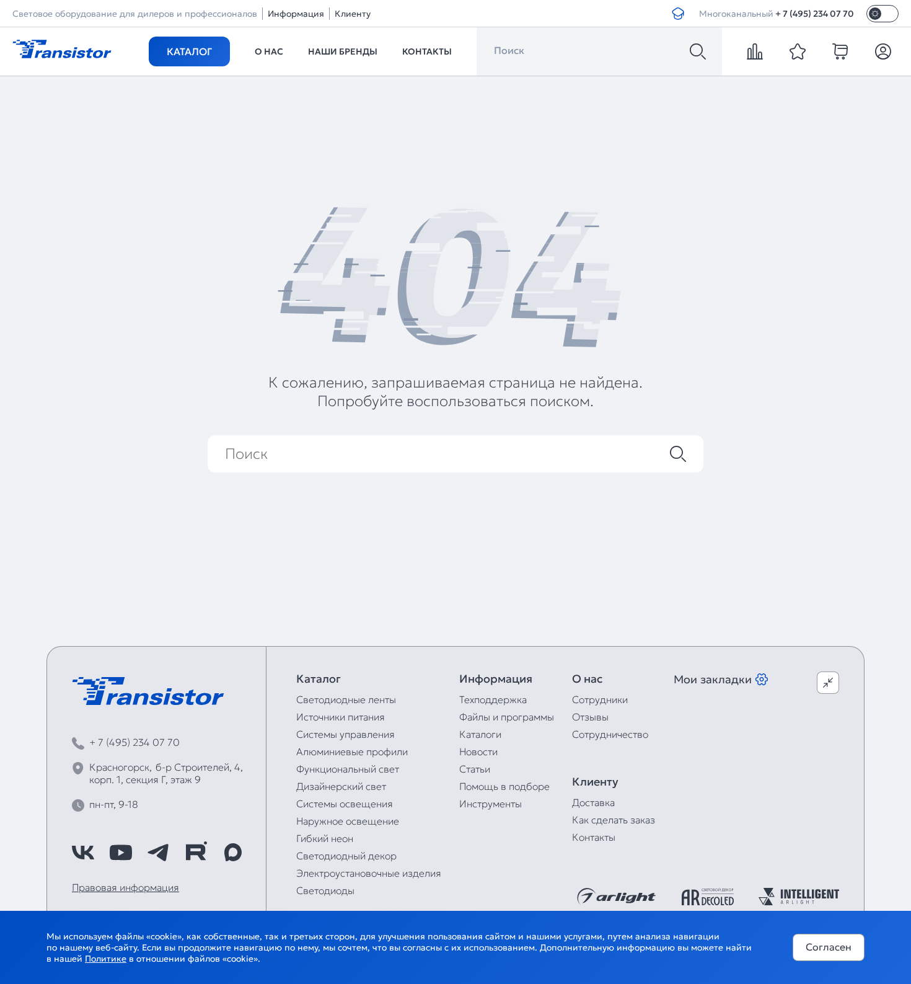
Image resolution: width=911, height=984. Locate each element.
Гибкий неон (324, 838)
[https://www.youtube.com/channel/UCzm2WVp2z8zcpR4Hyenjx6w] (121, 852)
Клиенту (353, 13)
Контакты (427, 51)
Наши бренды (342, 51)
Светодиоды (325, 890)
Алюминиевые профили (352, 751)
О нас (269, 51)
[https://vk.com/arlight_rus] (83, 852)
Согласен (829, 947)
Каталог (189, 51)
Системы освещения (344, 803)
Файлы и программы (506, 717)
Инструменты (490, 803)
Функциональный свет (347, 769)
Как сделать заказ (613, 819)
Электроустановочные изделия (368, 873)
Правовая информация (125, 887)
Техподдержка (493, 699)
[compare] (754, 51)
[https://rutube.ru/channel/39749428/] (196, 852)
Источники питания (340, 717)
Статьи (474, 769)
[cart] (840, 51)
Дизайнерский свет (341, 786)
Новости (478, 751)
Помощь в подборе (504, 786)
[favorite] (797, 51)
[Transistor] (62, 48)
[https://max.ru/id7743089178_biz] (233, 852)
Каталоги (480, 734)
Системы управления (345, 734)
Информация (296, 13)
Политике (105, 958)
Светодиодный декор (346, 855)
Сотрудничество (610, 734)
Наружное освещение (347, 821)
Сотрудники (600, 699)
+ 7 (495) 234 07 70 (814, 13)
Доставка (593, 802)
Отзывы (590, 717)
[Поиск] (698, 51)
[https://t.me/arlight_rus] (158, 852)
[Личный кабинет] (883, 51)
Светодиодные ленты (346, 699)
